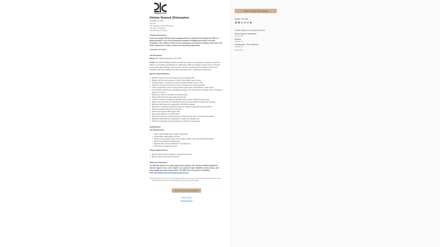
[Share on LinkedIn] (236, 22)
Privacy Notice (186, 197)
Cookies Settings (186, 201)
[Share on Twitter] (242, 22)
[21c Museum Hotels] (160, 8)
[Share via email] (245, 22)
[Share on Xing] (248, 22)
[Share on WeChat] (251, 22)
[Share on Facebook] (239, 22)
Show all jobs (239, 50)
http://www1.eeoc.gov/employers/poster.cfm (171, 172)
